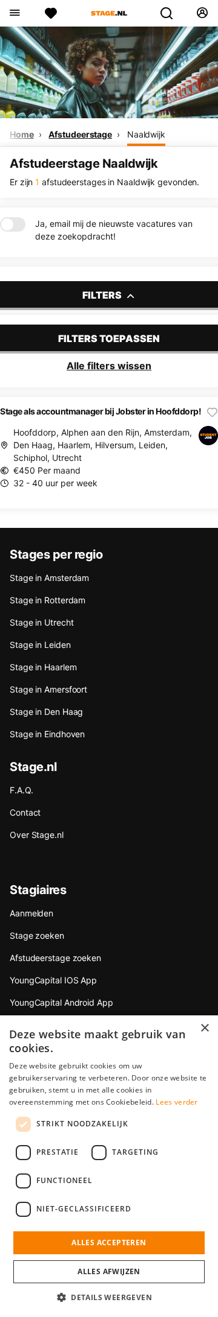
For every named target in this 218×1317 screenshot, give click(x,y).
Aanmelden (31, 913)
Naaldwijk (146, 134)
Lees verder (176, 1102)
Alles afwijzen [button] (109, 1271)
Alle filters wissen (109, 366)
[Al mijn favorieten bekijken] (51, 13)
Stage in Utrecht (41, 622)
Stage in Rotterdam (47, 600)
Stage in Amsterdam (49, 578)
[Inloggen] (202, 13)
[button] (109, 1297)
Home (22, 134)
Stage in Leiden (40, 644)
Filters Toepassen (109, 338)
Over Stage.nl (37, 835)
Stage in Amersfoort (48, 689)
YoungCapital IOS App (53, 980)
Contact (25, 812)
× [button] (204, 1028)
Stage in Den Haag (46, 711)
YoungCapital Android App (61, 1002)
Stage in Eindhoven (47, 734)
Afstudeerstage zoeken (55, 958)
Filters (103, 295)
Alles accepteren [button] (108, 1242)
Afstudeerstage (80, 134)
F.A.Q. (21, 790)
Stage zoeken (37, 935)
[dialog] (109, 1166)
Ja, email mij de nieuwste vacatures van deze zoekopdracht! (114, 229)
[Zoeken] (171, 13)
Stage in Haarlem (43, 667)
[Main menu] (14, 13)
